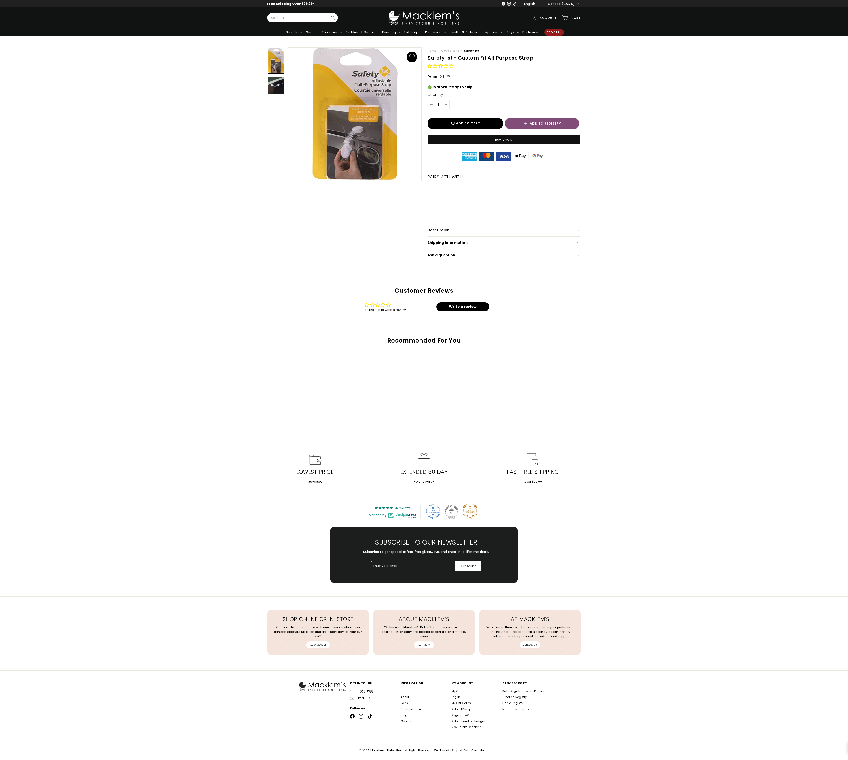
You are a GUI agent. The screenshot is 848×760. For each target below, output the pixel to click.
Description (438, 230)
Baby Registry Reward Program (524, 691)
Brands (292, 32)
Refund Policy (424, 481)
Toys (511, 32)
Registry (554, 32)
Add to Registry (545, 123)
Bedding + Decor (360, 32)
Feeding (389, 32)
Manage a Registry (515, 709)
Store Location (318, 644)
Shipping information (448, 242)
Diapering (434, 32)
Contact (407, 721)
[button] (441, 66)
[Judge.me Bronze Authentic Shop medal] (470, 511)
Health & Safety (464, 32)
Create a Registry (514, 697)
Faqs (404, 703)
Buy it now (503, 139)
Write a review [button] (463, 306)
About (405, 697)
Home (432, 51)
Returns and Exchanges (468, 721)
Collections (450, 51)
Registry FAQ (460, 715)
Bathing (411, 32)
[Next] (276, 182)
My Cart (457, 691)
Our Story (424, 644)
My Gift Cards (461, 703)
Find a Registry (512, 703)
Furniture (330, 32)
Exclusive (530, 32)
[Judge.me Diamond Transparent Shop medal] (433, 511)
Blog (404, 715)
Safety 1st (471, 51)
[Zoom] (354, 114)
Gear (310, 32)
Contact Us (530, 644)
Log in (456, 697)
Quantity (435, 94)
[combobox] (302, 18)
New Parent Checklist (466, 727)
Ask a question (441, 255)
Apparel (492, 32)
